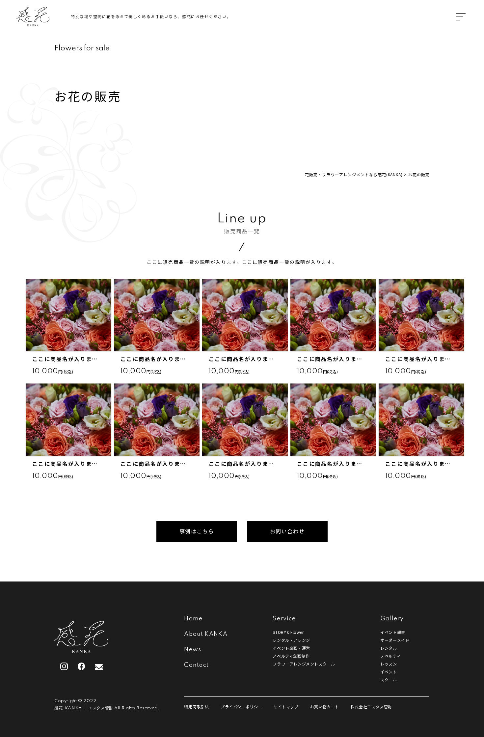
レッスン (388, 663)
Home (193, 619)
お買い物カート (324, 706)
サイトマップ (286, 706)
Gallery (392, 619)
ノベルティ (390, 656)
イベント (388, 671)
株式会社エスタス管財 (371, 706)
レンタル (388, 648)
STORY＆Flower (288, 632)
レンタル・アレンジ (291, 640)
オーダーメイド (394, 640)
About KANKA (205, 634)
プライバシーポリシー (241, 706)
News (192, 650)
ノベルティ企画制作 (291, 656)
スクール (388, 679)
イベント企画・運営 (291, 648)
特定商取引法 (196, 706)
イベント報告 (392, 632)
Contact (196, 665)
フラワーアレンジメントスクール (304, 663)
